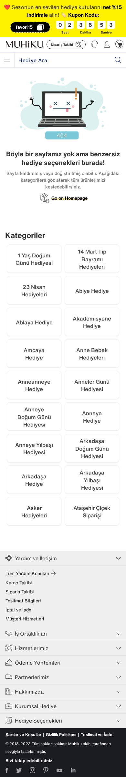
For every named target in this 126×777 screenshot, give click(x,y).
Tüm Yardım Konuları (27, 573)
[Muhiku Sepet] (119, 44)
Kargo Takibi (18, 583)
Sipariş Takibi (19, 592)
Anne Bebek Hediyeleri (92, 354)
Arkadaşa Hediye (34, 480)
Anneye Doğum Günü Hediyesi (34, 417)
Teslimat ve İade (96, 735)
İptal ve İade (18, 610)
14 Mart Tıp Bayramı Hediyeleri (92, 259)
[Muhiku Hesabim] (107, 44)
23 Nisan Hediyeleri (34, 291)
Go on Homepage (69, 198)
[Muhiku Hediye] (7, 60)
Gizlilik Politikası (61, 735)
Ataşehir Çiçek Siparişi (91, 512)
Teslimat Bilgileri (23, 601)
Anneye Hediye (92, 417)
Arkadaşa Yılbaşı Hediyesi (91, 480)
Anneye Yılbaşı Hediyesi (34, 448)
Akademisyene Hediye (92, 322)
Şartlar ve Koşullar (23, 735)
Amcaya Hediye (34, 354)
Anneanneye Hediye (34, 385)
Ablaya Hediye (34, 322)
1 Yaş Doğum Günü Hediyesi (34, 259)
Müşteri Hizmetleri (24, 619)
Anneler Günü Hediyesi (92, 385)
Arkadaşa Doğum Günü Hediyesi (92, 448)
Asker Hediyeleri (34, 512)
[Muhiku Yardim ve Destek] (95, 44)
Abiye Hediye (92, 291)
